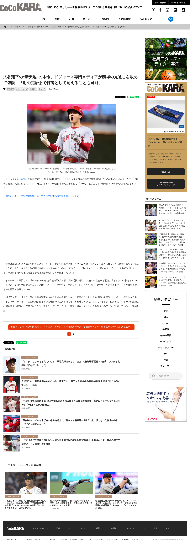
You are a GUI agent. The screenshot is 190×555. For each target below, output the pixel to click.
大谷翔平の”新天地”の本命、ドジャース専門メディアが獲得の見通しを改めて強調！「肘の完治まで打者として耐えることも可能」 (77, 27)
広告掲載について (76, 539)
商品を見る (166, 172)
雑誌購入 (53, 539)
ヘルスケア (146, 19)
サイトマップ (137, 539)
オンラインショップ (179, 3)
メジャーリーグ (22, 89)
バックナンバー (166, 347)
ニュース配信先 (26, 539)
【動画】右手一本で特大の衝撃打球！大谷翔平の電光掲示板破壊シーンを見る (42, 196)
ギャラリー (165, 366)
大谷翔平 (33, 89)
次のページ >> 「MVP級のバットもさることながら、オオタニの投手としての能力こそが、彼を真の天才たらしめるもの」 (71, 327)
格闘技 (105, 19)
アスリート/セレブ (17, 27)
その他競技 (124, 19)
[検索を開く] (170, 19)
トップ (42, 19)
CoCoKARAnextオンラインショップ (166, 183)
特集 (166, 360)
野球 (57, 19)
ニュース (42, 89)
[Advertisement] (71, 52)
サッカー (88, 19)
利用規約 (125, 539)
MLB (71, 19)
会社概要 (63, 539)
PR (165, 354)
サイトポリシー (113, 539)
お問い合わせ (160, 3)
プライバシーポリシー (95, 539)
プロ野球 (10, 89)
